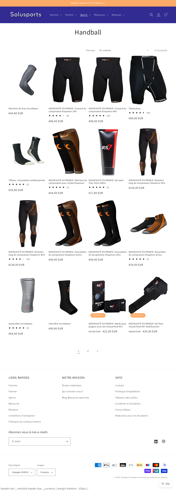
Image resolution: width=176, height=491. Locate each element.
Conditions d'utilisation (22, 415)
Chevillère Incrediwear (60, 323)
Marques (13, 409)
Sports (12, 397)
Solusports (125, 477)
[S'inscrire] (66, 441)
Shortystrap (135, 108)
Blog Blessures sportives (75, 397)
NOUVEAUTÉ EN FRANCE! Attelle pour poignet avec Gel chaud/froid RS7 (107, 325)
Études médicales (72, 385)
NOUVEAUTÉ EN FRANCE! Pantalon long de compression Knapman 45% (27, 253)
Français (45, 472)
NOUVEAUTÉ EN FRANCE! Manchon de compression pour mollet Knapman (68, 182)
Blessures (14, 403)
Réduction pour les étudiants (131, 415)
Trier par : (91, 50)
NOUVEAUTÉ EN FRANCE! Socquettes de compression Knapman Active (147, 253)
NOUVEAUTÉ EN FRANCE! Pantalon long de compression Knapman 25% (147, 182)
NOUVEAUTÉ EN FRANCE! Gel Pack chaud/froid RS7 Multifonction (146, 325)
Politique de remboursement (25, 421)
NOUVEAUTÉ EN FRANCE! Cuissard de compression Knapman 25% (67, 110)
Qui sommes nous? (72, 391)
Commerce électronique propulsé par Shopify (148, 477)
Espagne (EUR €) (20, 472)
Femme (13, 391)
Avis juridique (122, 409)
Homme (13, 385)
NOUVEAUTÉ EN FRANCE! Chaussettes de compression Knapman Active (67, 253)
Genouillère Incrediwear (20, 323)
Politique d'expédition (127, 391)
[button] (55, 14)
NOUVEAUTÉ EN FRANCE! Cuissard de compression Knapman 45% (107, 110)
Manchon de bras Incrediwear (23, 108)
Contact (119, 385)
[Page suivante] (97, 351)
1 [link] (78, 351)
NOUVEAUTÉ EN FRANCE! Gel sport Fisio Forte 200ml (106, 182)
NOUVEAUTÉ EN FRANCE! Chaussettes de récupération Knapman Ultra (107, 253)
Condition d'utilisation (128, 403)
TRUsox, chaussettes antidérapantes (27, 180)
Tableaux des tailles (126, 397)
